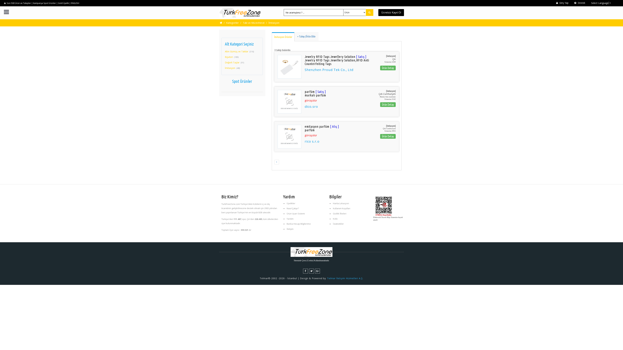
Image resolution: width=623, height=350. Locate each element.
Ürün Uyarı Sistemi (296, 213)
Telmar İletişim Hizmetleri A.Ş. (345, 278)
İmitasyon (274, 22)
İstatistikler (338, 223)
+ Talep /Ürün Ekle (306, 36)
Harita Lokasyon (341, 203)
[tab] (283, 36)
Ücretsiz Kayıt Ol (391, 12)
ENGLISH (75, 3)
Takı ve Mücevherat (254, 22)
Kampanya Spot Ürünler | (45, 3)
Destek (581, 2)
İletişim (290, 229)
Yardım (290, 218)
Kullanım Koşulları (341, 208)
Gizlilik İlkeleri (339, 213)
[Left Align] (369, 12)
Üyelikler (291, 203)
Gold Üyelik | (64, 3)
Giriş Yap (563, 2)
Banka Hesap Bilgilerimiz (299, 223)
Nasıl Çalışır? (293, 208)
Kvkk (335, 218)
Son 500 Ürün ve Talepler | (20, 3)
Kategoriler (232, 22)
